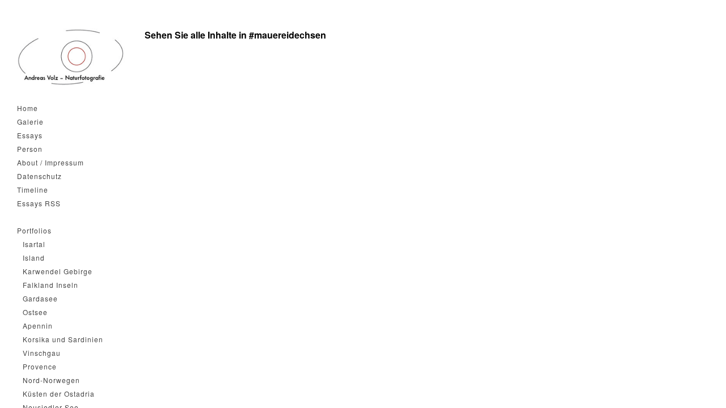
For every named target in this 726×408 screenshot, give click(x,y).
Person (30, 149)
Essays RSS (39, 203)
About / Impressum (50, 162)
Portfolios (34, 230)
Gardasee (40, 298)
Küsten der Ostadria (59, 393)
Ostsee (35, 312)
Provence (40, 366)
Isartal (34, 244)
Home (27, 108)
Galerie (30, 121)
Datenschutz (39, 176)
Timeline (32, 189)
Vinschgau (42, 353)
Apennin (38, 325)
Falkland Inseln (50, 285)
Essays (30, 135)
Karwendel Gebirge (57, 271)
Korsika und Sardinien (63, 339)
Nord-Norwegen (51, 380)
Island (34, 257)
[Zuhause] (71, 57)
